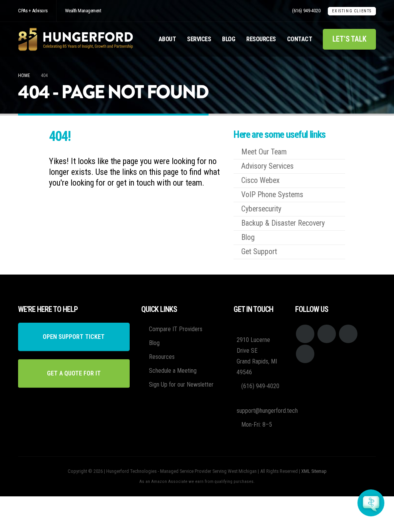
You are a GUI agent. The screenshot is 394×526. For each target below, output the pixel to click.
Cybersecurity (261, 208)
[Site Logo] (76, 39)
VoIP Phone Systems (272, 194)
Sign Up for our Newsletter (181, 384)
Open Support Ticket (74, 336)
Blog (228, 39)
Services (199, 39)
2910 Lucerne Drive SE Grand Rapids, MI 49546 (257, 356)
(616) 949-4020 (306, 10)
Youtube (326, 334)
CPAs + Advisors (33, 10)
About (167, 39)
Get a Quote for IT (74, 373)
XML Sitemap (314, 471)
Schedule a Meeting (173, 370)
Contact (299, 39)
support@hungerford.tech (267, 410)
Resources (261, 39)
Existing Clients (352, 11)
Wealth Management (83, 10)
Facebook (305, 334)
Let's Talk (349, 39)
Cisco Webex (260, 180)
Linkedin (305, 354)
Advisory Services (267, 166)
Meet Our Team (264, 151)
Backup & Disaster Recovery (283, 223)
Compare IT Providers (175, 329)
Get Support (259, 251)
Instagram (348, 334)
